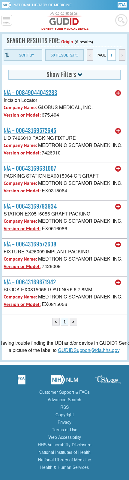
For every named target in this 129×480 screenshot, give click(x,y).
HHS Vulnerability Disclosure (65, 445)
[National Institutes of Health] (8, 5)
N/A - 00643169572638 (30, 244)
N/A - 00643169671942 (30, 282)
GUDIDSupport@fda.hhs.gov (88, 350)
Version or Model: (22, 115)
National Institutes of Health (64, 452)
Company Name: (20, 107)
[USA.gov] (107, 381)
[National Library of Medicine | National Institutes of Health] (64, 381)
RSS (64, 407)
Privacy (64, 422)
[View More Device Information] (118, 93)
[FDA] (123, 4)
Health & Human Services (64, 467)
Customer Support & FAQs (64, 392)
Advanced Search (64, 399)
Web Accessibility (64, 437)
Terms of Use (64, 429)
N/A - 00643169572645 (30, 130)
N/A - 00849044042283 (30, 92)
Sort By (26, 54)
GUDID (64, 21)
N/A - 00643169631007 (30, 168)
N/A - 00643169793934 (30, 206)
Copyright (65, 414)
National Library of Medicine (43, 4)
